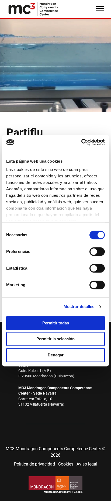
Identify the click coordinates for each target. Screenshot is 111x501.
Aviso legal (87, 464)
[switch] (97, 251)
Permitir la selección (55, 339)
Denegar (56, 355)
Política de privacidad (34, 464)
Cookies (65, 464)
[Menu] (100, 8)
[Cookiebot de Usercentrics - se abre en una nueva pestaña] (81, 142)
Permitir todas (55, 323)
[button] (39, 436)
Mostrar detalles (79, 306)
